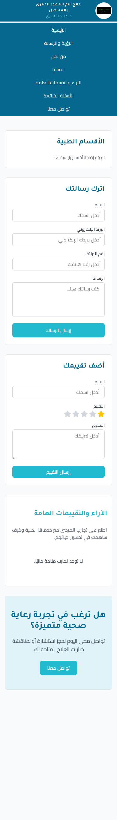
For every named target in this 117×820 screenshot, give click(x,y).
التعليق (98, 425)
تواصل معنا (58, 108)
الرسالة (98, 278)
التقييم (99, 406)
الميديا (58, 69)
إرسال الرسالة (58, 330)
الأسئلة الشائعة (59, 95)
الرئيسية (58, 29)
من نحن (58, 56)
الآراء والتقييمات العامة (59, 82)
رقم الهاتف (95, 254)
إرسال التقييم (58, 471)
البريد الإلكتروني (91, 229)
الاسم (99, 205)
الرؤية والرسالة (58, 43)
